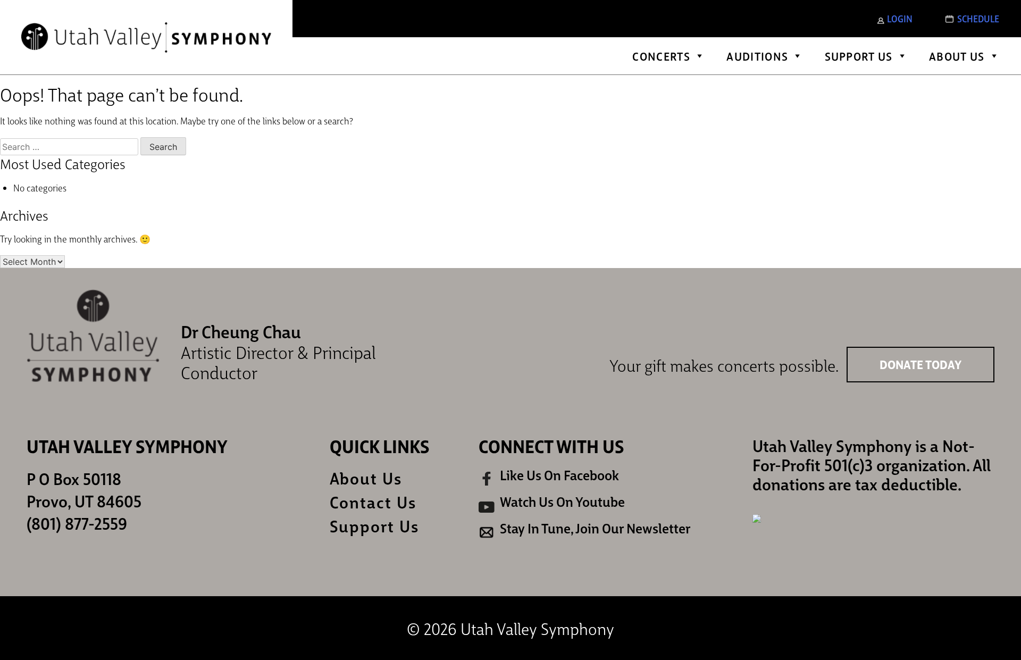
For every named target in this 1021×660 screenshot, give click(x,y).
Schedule (978, 18)
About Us (957, 55)
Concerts (661, 55)
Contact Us (373, 501)
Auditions (757, 55)
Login (900, 18)
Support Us (859, 55)
